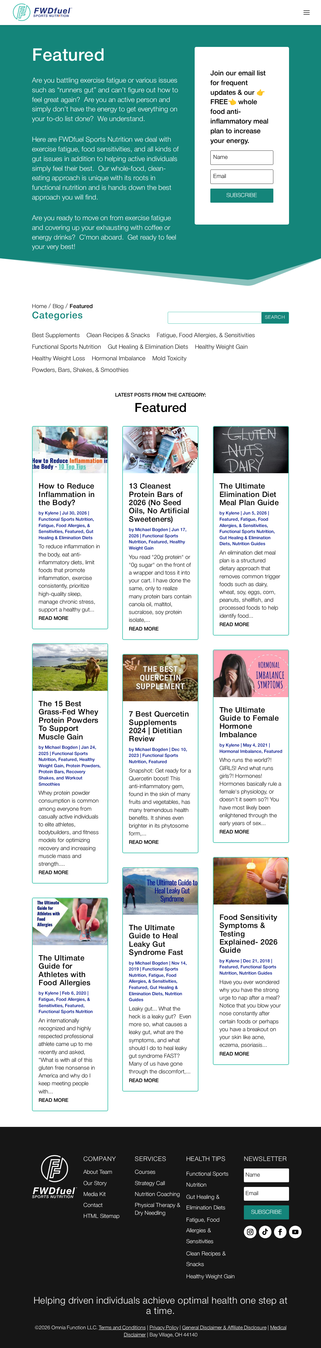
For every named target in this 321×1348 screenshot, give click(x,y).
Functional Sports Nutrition (66, 347)
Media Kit (94, 1194)
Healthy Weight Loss (58, 359)
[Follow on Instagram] (250, 1232)
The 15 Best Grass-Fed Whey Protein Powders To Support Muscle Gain (68, 721)
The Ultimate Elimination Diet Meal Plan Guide (249, 495)
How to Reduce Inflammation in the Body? (67, 495)
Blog (58, 306)
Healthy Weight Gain (221, 347)
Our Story (95, 1183)
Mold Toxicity (169, 359)
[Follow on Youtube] (295, 1232)
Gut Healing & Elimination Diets (148, 347)
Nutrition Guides (248, 544)
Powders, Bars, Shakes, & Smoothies (80, 370)
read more (53, 618)
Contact (93, 1205)
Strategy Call (150, 1183)
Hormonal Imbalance (118, 359)
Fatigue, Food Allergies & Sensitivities (202, 1231)
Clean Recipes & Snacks (118, 335)
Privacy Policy (164, 1328)
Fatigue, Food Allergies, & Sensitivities (206, 335)
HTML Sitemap (101, 1216)
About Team (97, 1172)
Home (39, 306)
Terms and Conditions (122, 1328)
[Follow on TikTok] (265, 1232)
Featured (74, 532)
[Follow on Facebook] (280, 1232)
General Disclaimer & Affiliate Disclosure (224, 1328)
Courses (145, 1172)
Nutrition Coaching (157, 1194)
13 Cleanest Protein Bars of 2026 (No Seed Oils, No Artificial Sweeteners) (159, 503)
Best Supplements (56, 335)
